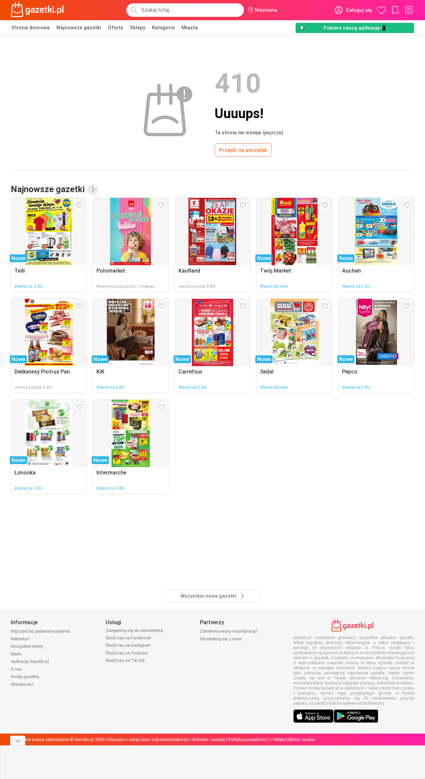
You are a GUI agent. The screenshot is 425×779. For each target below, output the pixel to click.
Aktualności (22, 684)
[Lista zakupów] (408, 10)
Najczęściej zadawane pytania (40, 631)
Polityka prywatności (248, 739)
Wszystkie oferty (27, 646)
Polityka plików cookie (293, 739)
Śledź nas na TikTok (125, 660)
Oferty (115, 28)
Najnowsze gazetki (78, 28)
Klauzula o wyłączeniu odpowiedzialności (148, 739)
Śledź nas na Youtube (126, 653)
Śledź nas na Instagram (128, 645)
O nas (16, 669)
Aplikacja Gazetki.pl (30, 661)
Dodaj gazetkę (25, 676)
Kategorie (163, 28)
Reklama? (20, 638)
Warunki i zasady (208, 739)
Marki (16, 654)
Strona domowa (30, 28)
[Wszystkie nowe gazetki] (92, 189)
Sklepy (137, 28)
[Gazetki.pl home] (39, 10)
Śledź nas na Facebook (128, 637)
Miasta (189, 28)
